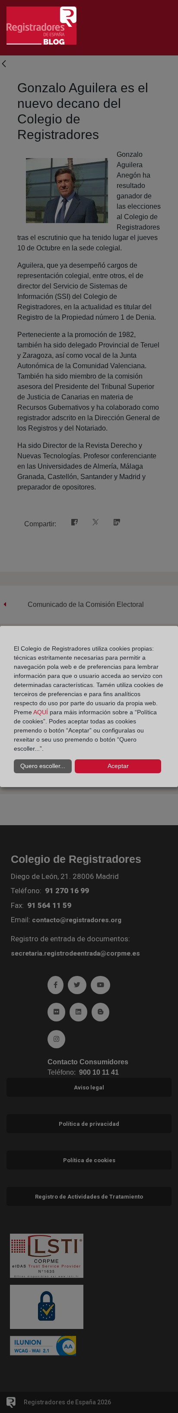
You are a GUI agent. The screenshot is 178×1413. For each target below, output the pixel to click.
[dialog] (89, 706)
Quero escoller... (42, 765)
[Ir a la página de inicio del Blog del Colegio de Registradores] (41, 25)
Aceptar (118, 765)
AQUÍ (40, 712)
